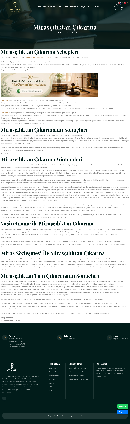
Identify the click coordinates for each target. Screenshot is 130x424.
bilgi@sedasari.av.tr (120, 339)
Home (49, 33)
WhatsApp (123, 406)
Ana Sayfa (42, 7)
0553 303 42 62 (69, 339)
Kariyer (82, 7)
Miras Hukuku (59, 33)
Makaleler (74, 7)
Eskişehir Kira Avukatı (76, 376)
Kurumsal (51, 7)
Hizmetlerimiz (63, 7)
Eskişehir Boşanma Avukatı (78, 379)
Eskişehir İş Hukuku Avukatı (78, 368)
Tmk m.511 (4, 100)
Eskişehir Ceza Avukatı (77, 372)
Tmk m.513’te (6, 113)
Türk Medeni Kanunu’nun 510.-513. (37, 57)
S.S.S (89, 7)
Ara (120, 412)
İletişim (96, 7)
